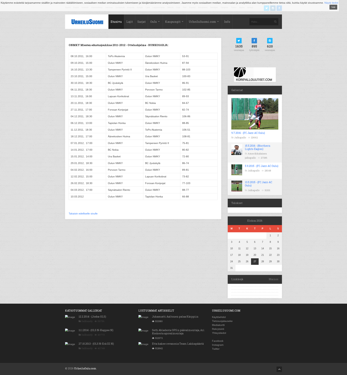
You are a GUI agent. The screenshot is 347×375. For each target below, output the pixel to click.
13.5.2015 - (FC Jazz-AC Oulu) (258, 183)
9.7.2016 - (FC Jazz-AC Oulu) (248, 133)
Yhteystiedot (219, 332)
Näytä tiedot (331, 2)
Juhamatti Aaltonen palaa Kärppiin (175, 316)
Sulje (333, 7)
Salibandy (87, 321)
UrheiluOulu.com (85, 368)
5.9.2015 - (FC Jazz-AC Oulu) (261, 166)
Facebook (217, 340)
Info (227, 21)
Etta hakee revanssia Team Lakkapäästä (178, 343)
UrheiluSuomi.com (202, 21)
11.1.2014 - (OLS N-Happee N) (96, 330)
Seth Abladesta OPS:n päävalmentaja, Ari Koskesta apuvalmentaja (178, 331)
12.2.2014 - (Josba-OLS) (92, 316)
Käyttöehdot (219, 317)
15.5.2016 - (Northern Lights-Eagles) (257, 147)
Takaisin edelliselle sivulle (83, 213)
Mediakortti (218, 325)
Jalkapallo (240, 137)
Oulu (153, 21)
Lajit (129, 21)
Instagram (218, 344)
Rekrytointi (218, 328)
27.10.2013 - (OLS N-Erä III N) (96, 343)
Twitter (216, 348)
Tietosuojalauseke (222, 321)
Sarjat (141, 21)
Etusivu (116, 21)
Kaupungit (173, 21)
